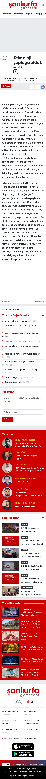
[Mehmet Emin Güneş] (7, 443)
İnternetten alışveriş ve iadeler (19, 362)
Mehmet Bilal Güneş (25, 503)
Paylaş (7, 86)
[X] (18, 702)
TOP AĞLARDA (21, 482)
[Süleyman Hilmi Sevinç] (7, 480)
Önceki (7, 301)
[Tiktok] (32, 702)
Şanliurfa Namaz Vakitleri (10, 722)
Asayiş (38, 14)
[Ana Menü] (3, 5)
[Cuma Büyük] (7, 455)
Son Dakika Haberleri (13, 739)
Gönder (8, 419)
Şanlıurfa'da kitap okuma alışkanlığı (21, 370)
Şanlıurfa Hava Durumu (31, 713)
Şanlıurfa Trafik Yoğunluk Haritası (31, 722)
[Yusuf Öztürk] (7, 492)
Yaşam (29, 14)
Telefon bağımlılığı (14, 377)
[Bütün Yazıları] (42, 315)
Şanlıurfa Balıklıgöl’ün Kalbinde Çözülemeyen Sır (31, 593)
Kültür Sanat (27, 588)
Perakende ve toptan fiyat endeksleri (22, 354)
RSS (7, 765)
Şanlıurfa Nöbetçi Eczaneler (10, 713)
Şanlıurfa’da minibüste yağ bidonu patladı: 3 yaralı (31, 581)
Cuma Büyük (21, 452)
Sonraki (38, 301)
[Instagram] (23, 702)
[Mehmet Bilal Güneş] (7, 505)
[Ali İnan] (6, 58)
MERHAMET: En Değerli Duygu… (26, 457)
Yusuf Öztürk (21, 489)
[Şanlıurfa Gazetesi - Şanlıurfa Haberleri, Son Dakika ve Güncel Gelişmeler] (23, 5)
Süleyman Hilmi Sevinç (26, 478)
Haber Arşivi (32, 739)
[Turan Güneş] (7, 468)
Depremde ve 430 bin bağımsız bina (22, 326)
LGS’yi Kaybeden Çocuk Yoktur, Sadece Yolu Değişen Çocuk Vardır (29, 469)
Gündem (6, 14)
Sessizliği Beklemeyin (25, 506)
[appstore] (23, 747)
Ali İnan (17, 67)
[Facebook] (14, 702)
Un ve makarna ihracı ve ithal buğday (22, 346)
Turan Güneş (21, 465)
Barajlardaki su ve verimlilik (17, 341)
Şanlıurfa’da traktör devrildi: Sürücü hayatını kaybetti (32, 555)
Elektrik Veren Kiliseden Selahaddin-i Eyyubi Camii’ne (28, 444)
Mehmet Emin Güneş (25, 440)
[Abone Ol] (43, 87)
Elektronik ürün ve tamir (16, 321)
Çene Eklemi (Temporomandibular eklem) (28, 494)
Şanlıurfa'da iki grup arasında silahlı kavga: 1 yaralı (31, 568)
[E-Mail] (15, 71)
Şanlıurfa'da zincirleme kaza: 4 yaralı (32, 542)
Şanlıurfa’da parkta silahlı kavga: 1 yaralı (30, 530)
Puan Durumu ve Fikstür (10, 731)
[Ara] (43, 5)
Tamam (31, 776)
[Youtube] (28, 702)
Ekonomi (18, 14)
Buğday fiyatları (12, 382)
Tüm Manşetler (33, 729)
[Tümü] (42, 434)
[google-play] (23, 754)
